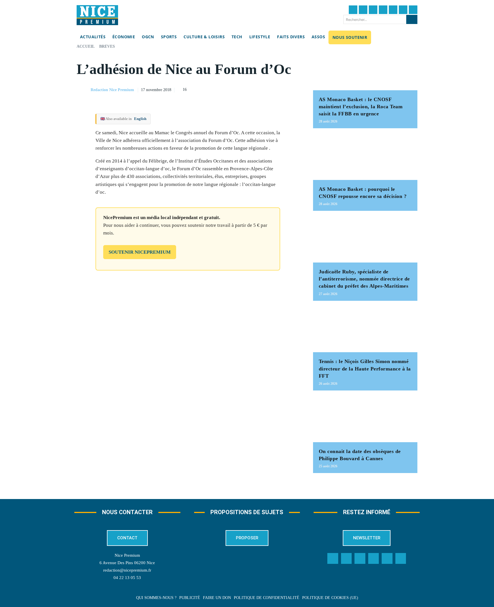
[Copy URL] (241, 89)
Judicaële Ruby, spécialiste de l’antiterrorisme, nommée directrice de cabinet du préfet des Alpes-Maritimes (364, 279)
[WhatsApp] (280, 89)
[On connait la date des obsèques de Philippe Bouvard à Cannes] (365, 419)
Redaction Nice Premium (112, 90)
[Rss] (400, 558)
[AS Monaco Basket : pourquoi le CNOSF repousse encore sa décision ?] (365, 157)
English (140, 119)
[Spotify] (387, 558)
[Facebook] (353, 9)
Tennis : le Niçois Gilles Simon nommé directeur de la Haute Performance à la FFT (365, 368)
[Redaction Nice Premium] (83, 90)
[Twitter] (363, 9)
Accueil (86, 46)
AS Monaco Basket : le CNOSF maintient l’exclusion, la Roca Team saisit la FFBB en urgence (361, 107)
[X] (267, 89)
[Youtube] (413, 9)
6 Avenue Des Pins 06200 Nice (127, 562)
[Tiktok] (393, 9)
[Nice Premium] (97, 15)
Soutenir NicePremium (140, 252)
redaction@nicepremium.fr (127, 570)
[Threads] (383, 9)
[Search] (411, 19)
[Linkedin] (403, 9)
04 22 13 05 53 (127, 577)
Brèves (107, 46)
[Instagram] (373, 9)
